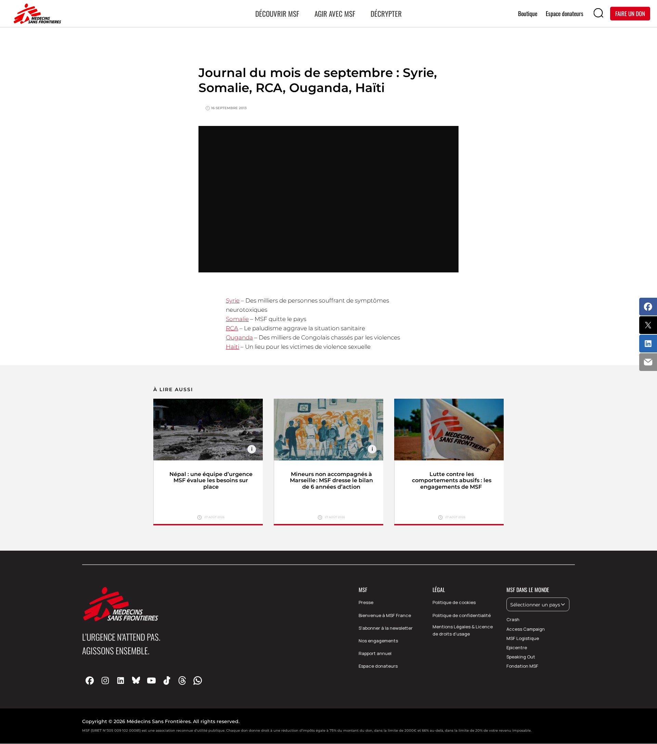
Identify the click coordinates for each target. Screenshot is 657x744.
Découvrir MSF (277, 13)
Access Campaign (525, 629)
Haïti (232, 346)
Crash (512, 619)
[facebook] (90, 680)
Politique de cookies (454, 602)
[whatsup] (197, 680)
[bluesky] (136, 680)
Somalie (237, 319)
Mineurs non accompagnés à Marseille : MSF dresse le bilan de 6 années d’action (331, 480)
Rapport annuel (375, 653)
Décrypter (386, 13)
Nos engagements (378, 641)
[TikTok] (167, 680)
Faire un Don (630, 13)
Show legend (251, 449)
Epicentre (516, 647)
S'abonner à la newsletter (386, 628)
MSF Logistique (522, 638)
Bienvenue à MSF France (385, 615)
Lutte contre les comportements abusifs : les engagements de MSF (451, 480)
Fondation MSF (522, 666)
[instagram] (105, 680)
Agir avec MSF (334, 13)
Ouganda (239, 337)
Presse (366, 602)
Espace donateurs (378, 666)
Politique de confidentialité (462, 615)
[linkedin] (120, 680)
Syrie (233, 300)
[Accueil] (36, 13)
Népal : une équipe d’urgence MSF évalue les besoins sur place (211, 480)
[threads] (182, 680)
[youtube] (151, 680)
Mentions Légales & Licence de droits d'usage (463, 630)
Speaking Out (520, 657)
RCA (232, 328)
